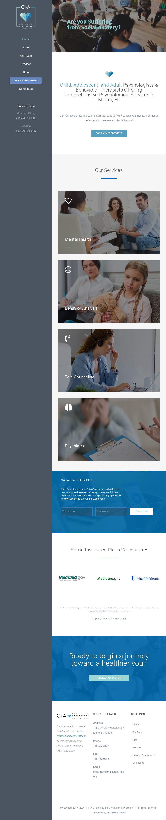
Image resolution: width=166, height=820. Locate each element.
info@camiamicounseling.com (108, 774)
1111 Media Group (116, 812)
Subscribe (141, 511)
